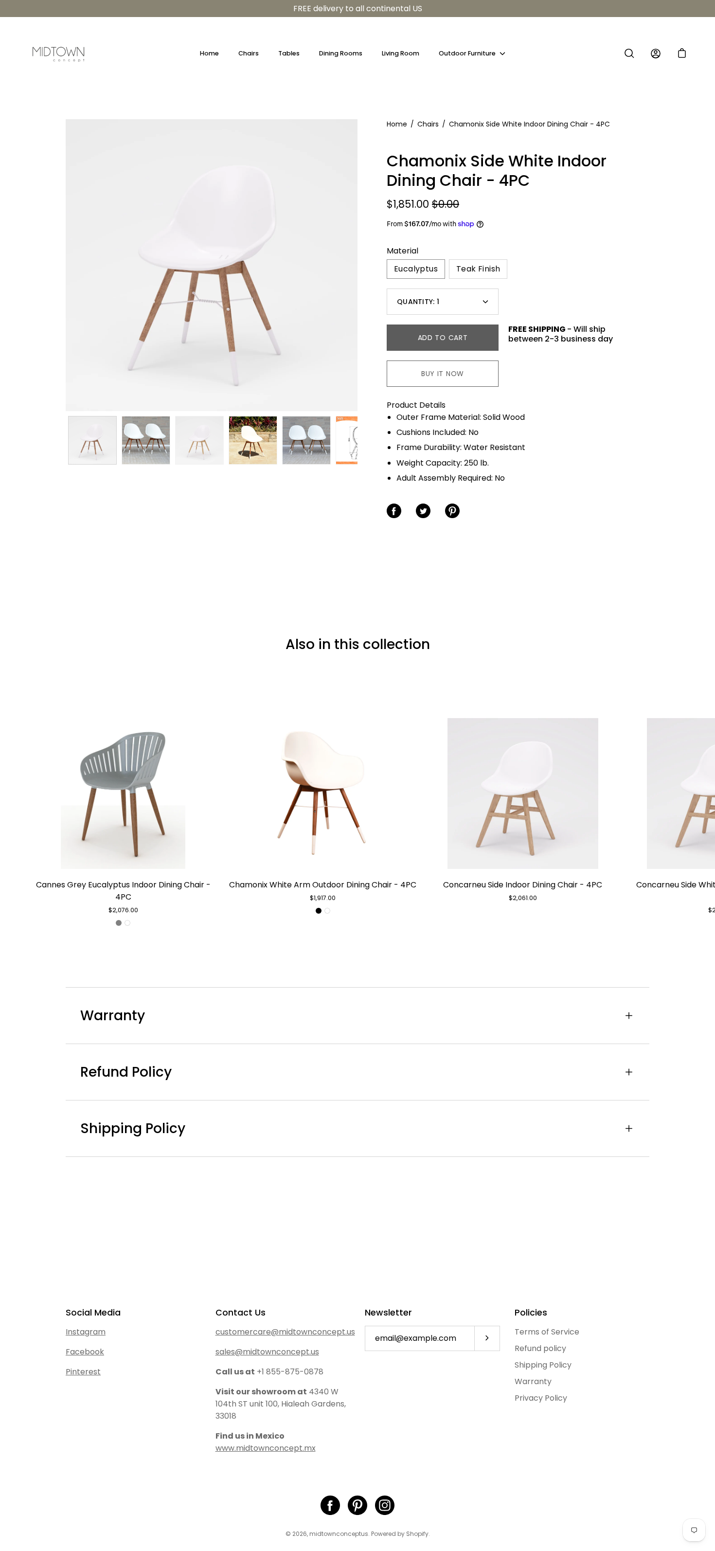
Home (209, 53)
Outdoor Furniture (467, 53)
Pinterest (83, 1371)
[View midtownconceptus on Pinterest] (357, 1505)
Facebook (85, 1351)
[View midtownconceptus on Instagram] (384, 1505)
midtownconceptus (338, 1534)
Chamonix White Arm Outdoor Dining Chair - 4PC (322, 884)
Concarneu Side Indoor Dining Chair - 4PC (522, 884)
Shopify (417, 1534)
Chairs (248, 53)
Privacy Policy (541, 1398)
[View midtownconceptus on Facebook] (330, 1505)
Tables (289, 53)
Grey (119, 923)
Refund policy (540, 1348)
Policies (531, 1312)
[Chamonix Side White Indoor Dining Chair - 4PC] (92, 440)
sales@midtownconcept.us (267, 1351)
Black (319, 911)
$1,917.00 (323, 898)
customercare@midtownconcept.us (285, 1331)
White (127, 923)
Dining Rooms (340, 53)
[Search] (629, 53)
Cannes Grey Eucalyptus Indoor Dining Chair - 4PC (123, 890)
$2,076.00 (123, 910)
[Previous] (65, 265)
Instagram (86, 1331)
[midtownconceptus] (58, 53)
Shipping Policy (132, 1128)
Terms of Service (547, 1331)
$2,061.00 (523, 898)
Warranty (112, 1015)
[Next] (357, 265)
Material (402, 250)
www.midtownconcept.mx (265, 1448)
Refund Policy (126, 1072)
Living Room (400, 53)
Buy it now (442, 374)
